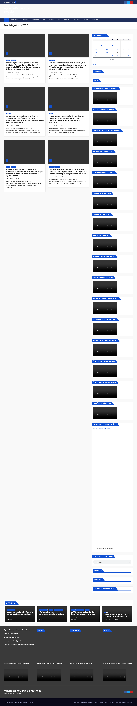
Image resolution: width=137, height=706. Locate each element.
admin (17, 72)
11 (96, 49)
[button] (131, 19)
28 (112, 55)
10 (128, 46)
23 (123, 52)
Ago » (99, 64)
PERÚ (59, 19)
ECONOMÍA (35, 19)
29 (117, 55)
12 (101, 49)
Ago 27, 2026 (11, 617)
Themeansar (30, 702)
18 (96, 52)
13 (107, 49)
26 (101, 55)
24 (128, 52)
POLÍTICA (67, 19)
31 (128, 55)
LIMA (44, 19)
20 (107, 52)
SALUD (86, 19)
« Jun (94, 64)
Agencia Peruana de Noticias (22, 690)
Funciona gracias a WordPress (11, 702)
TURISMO (95, 19)
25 (96, 55)
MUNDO (51, 19)
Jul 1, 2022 (10, 72)
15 (117, 49)
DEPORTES (25, 19)
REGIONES (77, 19)
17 (128, 49)
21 (112, 52)
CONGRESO (14, 19)
